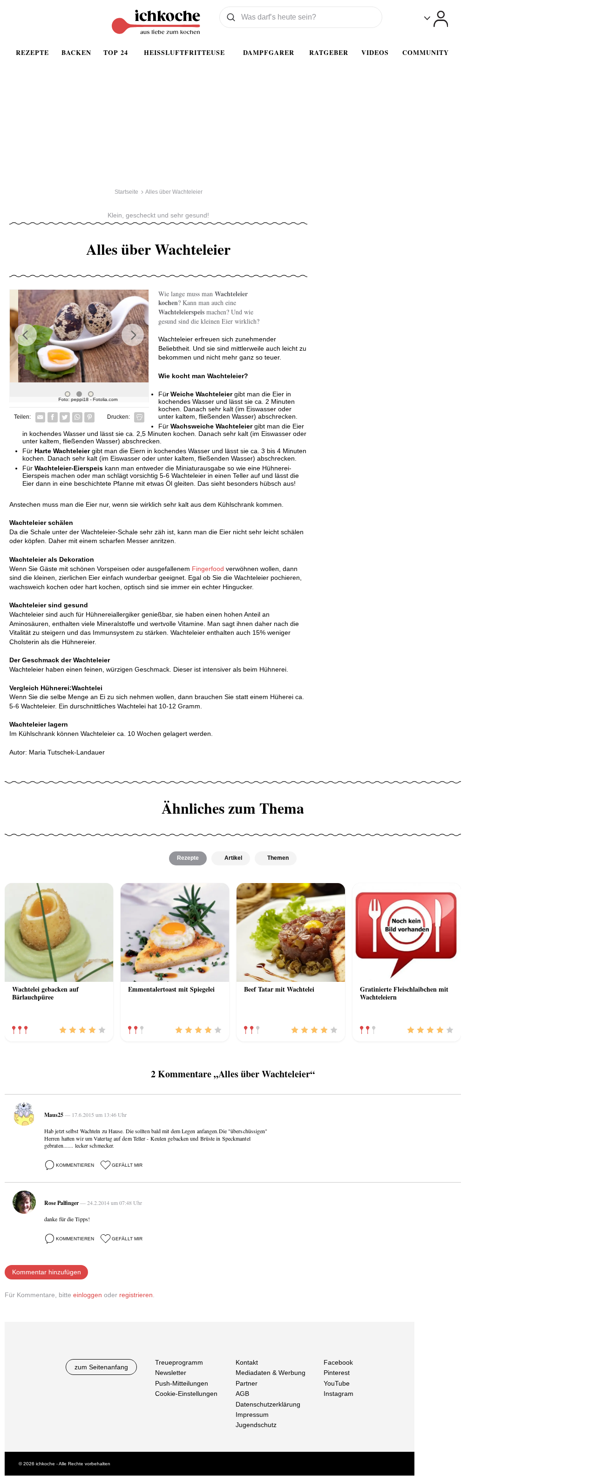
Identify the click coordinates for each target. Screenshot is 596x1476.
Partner (246, 1383)
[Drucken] (139, 417)
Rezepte (32, 52)
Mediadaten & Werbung (270, 1373)
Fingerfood (208, 568)
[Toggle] (436, 19)
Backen (76, 52)
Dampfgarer (268, 52)
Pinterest (337, 1373)
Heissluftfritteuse (184, 52)
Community (425, 52)
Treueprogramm (179, 1362)
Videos (375, 52)
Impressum (252, 1414)
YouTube (337, 1383)
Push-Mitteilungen (181, 1383)
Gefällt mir (127, 1165)
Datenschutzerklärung (268, 1404)
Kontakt (247, 1362)
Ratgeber (328, 52)
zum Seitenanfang (101, 1367)
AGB (242, 1394)
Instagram (338, 1394)
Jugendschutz (256, 1425)
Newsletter (170, 1373)
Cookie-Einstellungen (186, 1394)
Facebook (338, 1362)
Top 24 (115, 52)
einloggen (87, 1295)
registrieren (136, 1295)
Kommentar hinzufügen (46, 1272)
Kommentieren (75, 1165)
